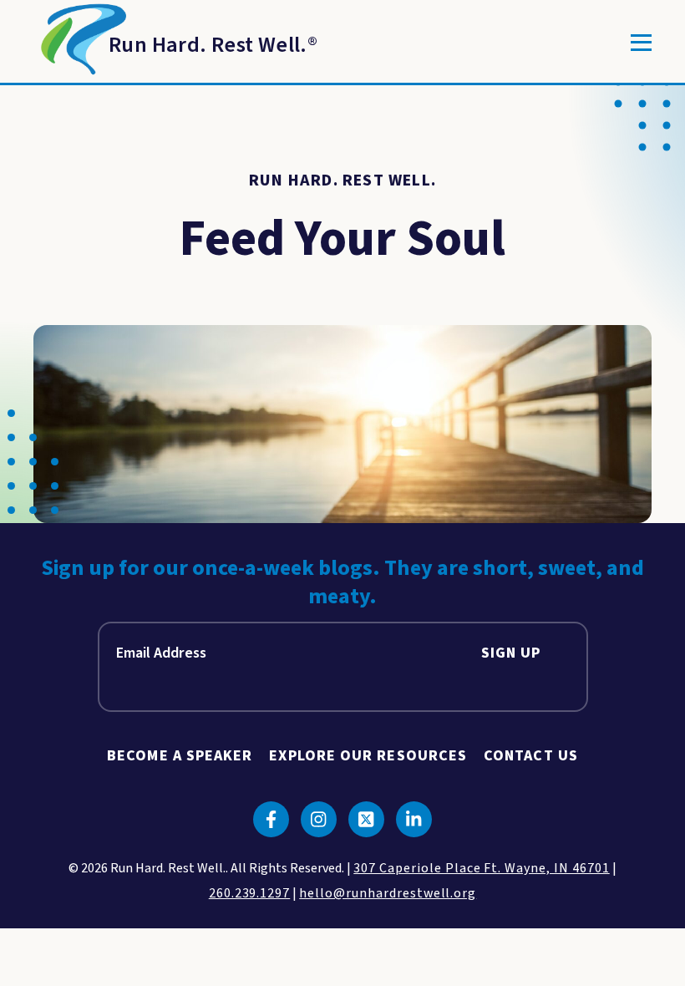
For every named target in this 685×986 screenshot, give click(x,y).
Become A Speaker (179, 755)
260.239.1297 (250, 893)
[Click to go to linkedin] (414, 819)
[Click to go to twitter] (366, 819)
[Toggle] (641, 42)
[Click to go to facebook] (271, 819)
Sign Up (511, 653)
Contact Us (531, 755)
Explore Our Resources (368, 755)
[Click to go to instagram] (319, 819)
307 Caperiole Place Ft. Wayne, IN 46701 (481, 868)
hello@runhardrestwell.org (387, 893)
